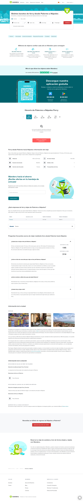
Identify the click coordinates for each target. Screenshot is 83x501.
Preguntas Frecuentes (38, 36)
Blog (42, 2)
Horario (11, 36)
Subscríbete (13, 198)
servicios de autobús (36, 351)
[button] (59, 2)
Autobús (10, 482)
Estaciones (53, 36)
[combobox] (17, 22)
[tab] (15, 19)
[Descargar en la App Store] (50, 93)
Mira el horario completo (41, 140)
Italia (37, 331)
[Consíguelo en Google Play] (64, 93)
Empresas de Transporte (35, 2)
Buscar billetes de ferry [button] (41, 424)
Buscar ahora (65, 406)
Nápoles (21, 468)
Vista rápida (18, 36)
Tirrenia (11, 219)
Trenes (27, 2)
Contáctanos (50, 482)
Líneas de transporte (27, 36)
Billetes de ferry (11, 468)
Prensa (26, 488)
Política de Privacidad (52, 490)
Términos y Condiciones (52, 488)
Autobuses (22, 2)
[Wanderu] (14, 2)
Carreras (27, 490)
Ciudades (47, 36)
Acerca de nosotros (29, 482)
